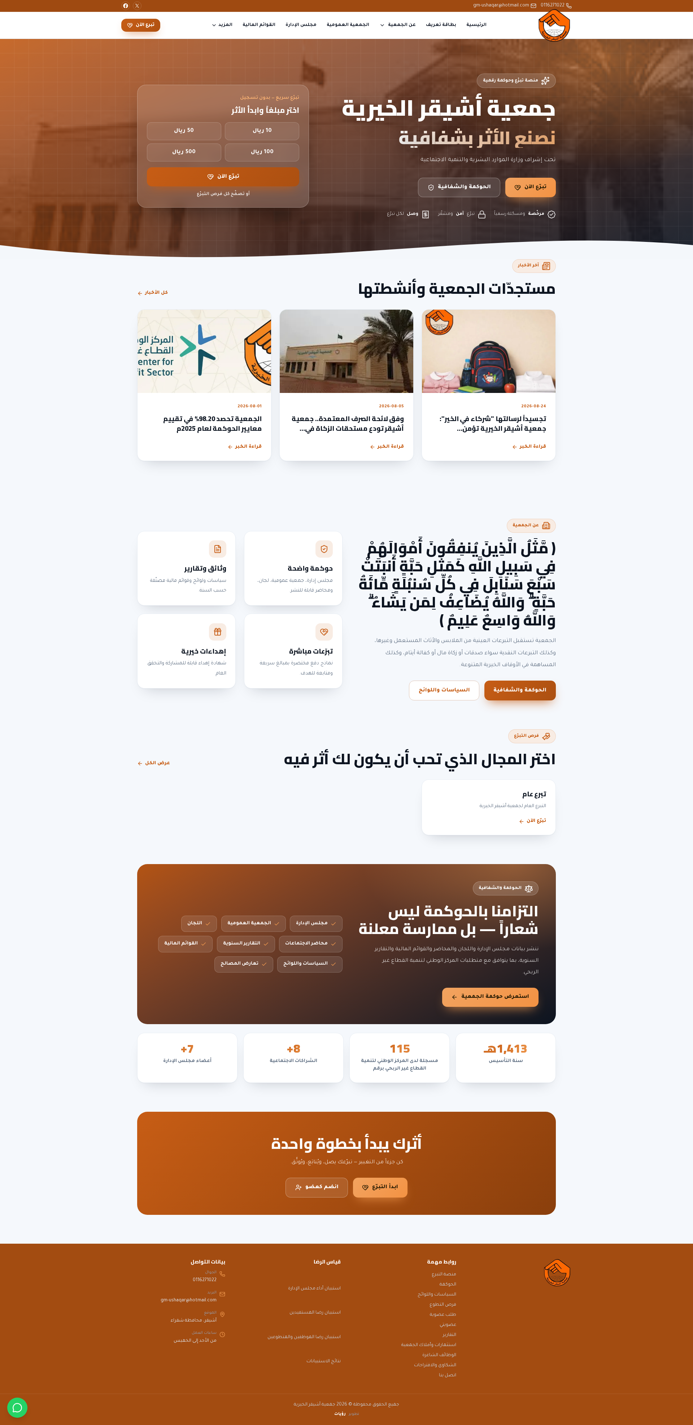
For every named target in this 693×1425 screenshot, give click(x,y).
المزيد (225, 25)
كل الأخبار (156, 293)
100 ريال (262, 152)
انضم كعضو (322, 1187)
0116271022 (553, 5)
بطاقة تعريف (441, 25)
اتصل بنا (447, 1375)
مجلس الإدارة (301, 25)
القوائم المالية (259, 25)
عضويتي (448, 1325)
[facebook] (125, 5)
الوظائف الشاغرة (439, 1355)
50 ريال (184, 131)
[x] (137, 5)
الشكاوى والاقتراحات (435, 1365)
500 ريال (184, 152)
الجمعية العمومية (348, 25)
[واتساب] (17, 1408)
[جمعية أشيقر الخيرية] (554, 25)
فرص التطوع (443, 1304)
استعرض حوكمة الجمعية (495, 997)
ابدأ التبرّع (385, 1187)
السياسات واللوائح (444, 691)
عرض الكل (157, 763)
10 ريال (262, 131)
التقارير (449, 1335)
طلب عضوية (443, 1315)
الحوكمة (448, 1284)
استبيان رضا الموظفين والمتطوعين (304, 1337)
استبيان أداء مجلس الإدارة (314, 1288)
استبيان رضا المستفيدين (315, 1312)
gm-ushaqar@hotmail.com (501, 5)
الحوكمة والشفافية (464, 187)
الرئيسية (476, 25)
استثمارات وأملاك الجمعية (428, 1345)
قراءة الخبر (533, 447)
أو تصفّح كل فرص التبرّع (223, 194)
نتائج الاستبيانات (323, 1361)
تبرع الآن (145, 25)
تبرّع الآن (535, 187)
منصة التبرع (444, 1274)
